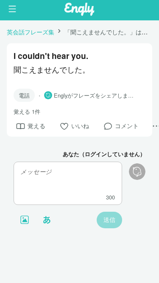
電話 (24, 95)
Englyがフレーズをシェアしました (96, 95)
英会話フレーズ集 (30, 31)
